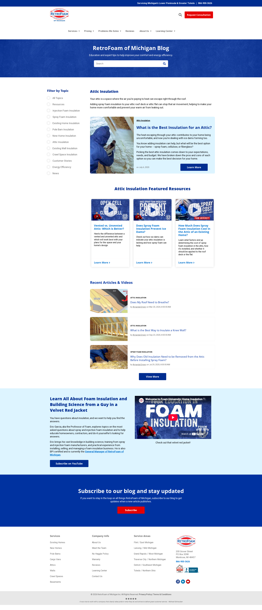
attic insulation (138, 298)
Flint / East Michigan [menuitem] (143, 542)
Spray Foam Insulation (64, 116)
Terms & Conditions (162, 594)
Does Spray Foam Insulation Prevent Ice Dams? (151, 229)
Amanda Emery (139, 307)
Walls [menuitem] (52, 570)
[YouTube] (188, 582)
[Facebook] (178, 582)
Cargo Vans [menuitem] (55, 559)
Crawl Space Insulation (64, 154)
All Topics (57, 98)
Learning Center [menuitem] (164, 31)
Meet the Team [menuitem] (99, 548)
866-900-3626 (183, 561)
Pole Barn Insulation (63, 129)
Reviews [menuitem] (130, 31)
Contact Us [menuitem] (97, 576)
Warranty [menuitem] (96, 559)
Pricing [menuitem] (88, 31)
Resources (58, 104)
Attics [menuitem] (53, 565)
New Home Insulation (64, 135)
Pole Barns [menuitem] (55, 553)
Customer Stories (62, 160)
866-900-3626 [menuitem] (205, 3)
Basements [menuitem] (55, 582)
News (55, 173)
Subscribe (131, 510)
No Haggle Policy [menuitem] (100, 553)
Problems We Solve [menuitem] (108, 31)
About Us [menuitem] (144, 31)
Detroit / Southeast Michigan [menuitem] (147, 565)
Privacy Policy (145, 594)
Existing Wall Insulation (64, 148)
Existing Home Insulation (66, 123)
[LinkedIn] (183, 582)
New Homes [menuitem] (56, 548)
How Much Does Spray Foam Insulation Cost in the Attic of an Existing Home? (194, 230)
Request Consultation (199, 14)
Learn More (194, 167)
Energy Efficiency (61, 167)
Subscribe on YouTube (69, 463)
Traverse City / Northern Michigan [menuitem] (150, 559)
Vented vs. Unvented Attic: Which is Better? (109, 227)
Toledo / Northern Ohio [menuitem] (145, 570)
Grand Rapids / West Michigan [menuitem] (148, 553)
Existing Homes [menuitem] (57, 542)
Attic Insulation (60, 142)
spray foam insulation (141, 352)
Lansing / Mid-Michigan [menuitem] (145, 548)
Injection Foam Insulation (66, 110)
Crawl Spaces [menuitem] (56, 576)
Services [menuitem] (72, 31)
